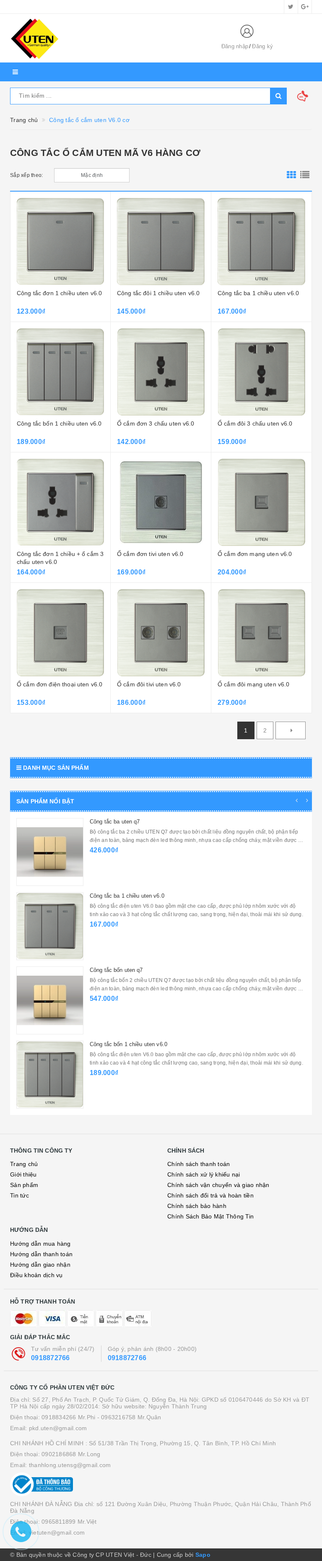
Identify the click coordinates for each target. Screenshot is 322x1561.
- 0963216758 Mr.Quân (129, 1417)
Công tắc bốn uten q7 (116, 970)
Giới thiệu (23, 1174)
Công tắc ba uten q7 (115, 821)
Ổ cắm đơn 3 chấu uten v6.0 (156, 423)
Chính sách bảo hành (196, 1206)
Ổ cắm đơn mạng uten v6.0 (255, 554)
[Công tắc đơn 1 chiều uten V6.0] (60, 241)
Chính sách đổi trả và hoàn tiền (210, 1195)
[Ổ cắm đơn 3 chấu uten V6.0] (161, 372)
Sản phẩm (24, 1185)
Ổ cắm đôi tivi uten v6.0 (149, 684)
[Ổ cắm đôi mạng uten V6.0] (261, 632)
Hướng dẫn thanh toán (41, 1254)
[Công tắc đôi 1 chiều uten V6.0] (161, 241)
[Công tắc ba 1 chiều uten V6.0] (261, 241)
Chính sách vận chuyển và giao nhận (218, 1185)
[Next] (290, 730)
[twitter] (291, 6)
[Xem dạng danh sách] (304, 175)
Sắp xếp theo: (26, 175)
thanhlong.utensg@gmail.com (70, 1465)
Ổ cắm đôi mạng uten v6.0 (253, 684)
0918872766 (50, 1357)
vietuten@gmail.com (57, 1532)
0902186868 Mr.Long (71, 1454)
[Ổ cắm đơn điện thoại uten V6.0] (60, 632)
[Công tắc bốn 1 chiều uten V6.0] (60, 372)
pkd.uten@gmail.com (58, 1428)
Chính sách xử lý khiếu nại (203, 1174)
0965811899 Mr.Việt (69, 1521)
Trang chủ (24, 1164)
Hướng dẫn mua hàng (40, 1243)
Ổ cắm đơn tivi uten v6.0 (150, 554)
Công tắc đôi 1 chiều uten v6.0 (158, 293)
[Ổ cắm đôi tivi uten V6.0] (161, 632)
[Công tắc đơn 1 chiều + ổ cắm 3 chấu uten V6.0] (60, 502)
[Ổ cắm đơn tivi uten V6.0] (161, 502)
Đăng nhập (234, 46)
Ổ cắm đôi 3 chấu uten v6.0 (255, 423)
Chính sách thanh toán (198, 1164)
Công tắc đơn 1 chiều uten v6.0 (59, 293)
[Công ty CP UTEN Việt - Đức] (108, 38)
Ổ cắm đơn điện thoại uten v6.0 (59, 684)
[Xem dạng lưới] (291, 175)
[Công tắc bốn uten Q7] (50, 1000)
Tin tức (19, 1195)
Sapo (202, 1554)
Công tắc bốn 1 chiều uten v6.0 (59, 423)
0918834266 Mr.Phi (68, 1417)
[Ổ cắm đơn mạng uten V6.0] (261, 502)
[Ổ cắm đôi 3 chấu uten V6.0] (261, 372)
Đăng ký (262, 46)
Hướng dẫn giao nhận (40, 1264)
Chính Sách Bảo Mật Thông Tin (210, 1216)
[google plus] (305, 6)
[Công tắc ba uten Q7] (50, 852)
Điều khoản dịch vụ (36, 1275)
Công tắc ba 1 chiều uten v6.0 (258, 293)
